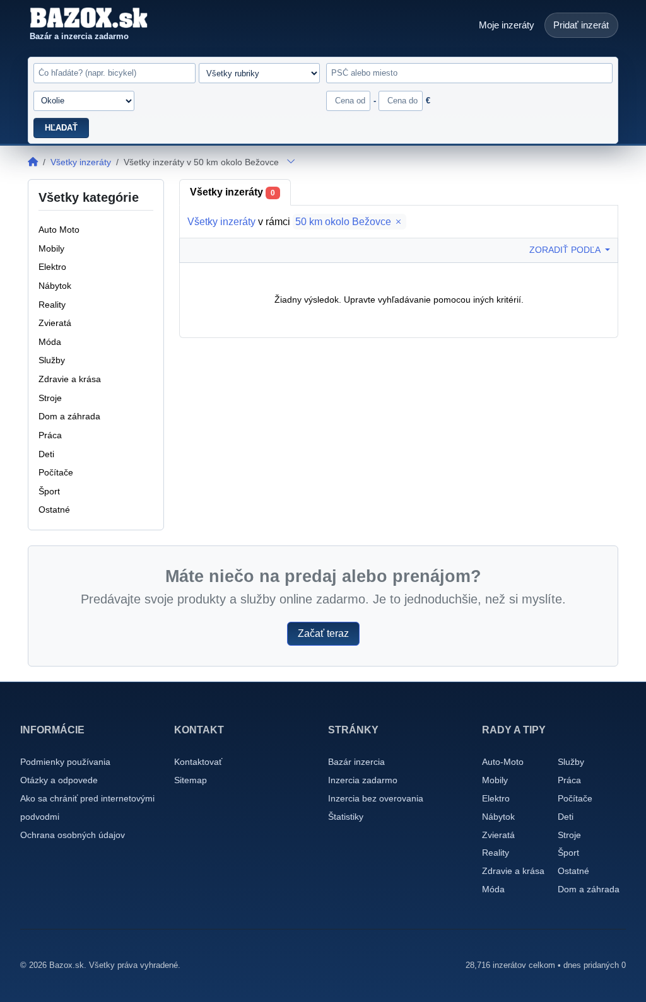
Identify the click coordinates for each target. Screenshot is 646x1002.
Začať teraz (323, 633)
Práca (569, 780)
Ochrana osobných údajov (72, 835)
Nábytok (498, 817)
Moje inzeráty (506, 25)
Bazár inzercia (356, 762)
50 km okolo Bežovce (344, 221)
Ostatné (573, 871)
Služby (571, 762)
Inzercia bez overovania (375, 798)
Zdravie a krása (513, 871)
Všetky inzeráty (80, 162)
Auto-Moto (503, 762)
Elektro (496, 798)
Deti (565, 817)
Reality (495, 853)
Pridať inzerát (581, 25)
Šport (568, 853)
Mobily (495, 780)
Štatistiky (345, 817)
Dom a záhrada (589, 889)
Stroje (569, 835)
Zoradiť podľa (565, 250)
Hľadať (61, 127)
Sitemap (190, 780)
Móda (493, 889)
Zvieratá (498, 835)
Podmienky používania (65, 762)
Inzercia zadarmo (362, 780)
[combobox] (469, 73)
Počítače (575, 798)
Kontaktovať (198, 762)
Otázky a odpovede (59, 780)
